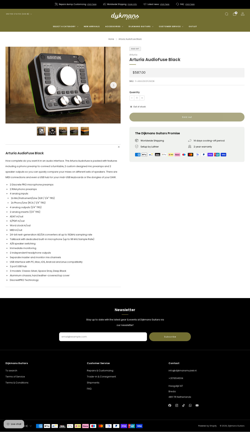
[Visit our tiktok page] (183, 405)
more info (132, 4)
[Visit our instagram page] (176, 405)
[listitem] (76, 4)
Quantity (134, 92)
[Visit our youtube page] (197, 405)
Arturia (133, 54)
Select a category (64, 26)
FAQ (89, 388)
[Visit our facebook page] (170, 405)
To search (11, 370)
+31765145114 (176, 378)
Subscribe (170, 336)
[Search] (226, 14)
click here (91, 4)
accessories (113, 26)
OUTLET (193, 26)
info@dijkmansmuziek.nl (183, 370)
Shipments (93, 382)
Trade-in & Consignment (101, 376)
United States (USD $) (17, 14)
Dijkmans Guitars (140, 26)
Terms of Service (15, 376)
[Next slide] (113, 85)
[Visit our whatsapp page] (190, 405)
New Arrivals (92, 26)
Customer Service (170, 26)
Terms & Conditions (16, 382)
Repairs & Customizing (100, 370)
